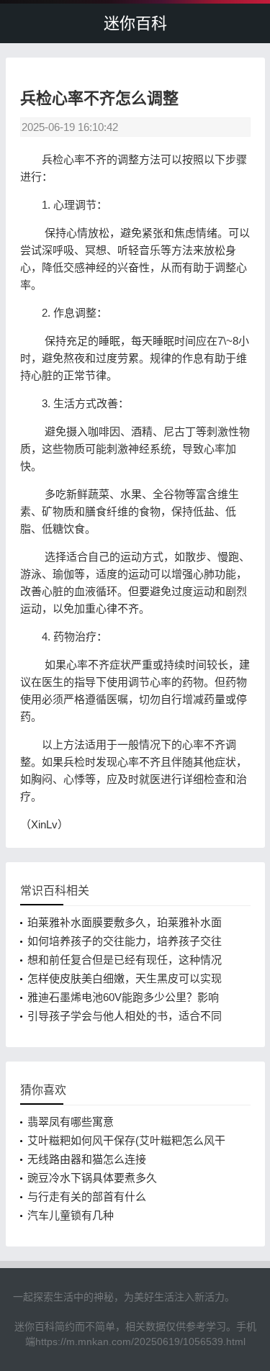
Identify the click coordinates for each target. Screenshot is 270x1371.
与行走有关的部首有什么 (86, 1196)
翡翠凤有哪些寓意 (70, 1122)
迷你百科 (135, 23)
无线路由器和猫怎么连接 (86, 1159)
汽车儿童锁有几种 (70, 1215)
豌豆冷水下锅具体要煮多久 (92, 1178)
